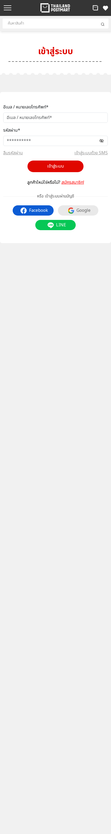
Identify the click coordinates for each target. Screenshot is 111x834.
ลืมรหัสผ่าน (13, 153)
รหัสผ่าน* (11, 130)
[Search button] (102, 24)
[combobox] (55, 23)
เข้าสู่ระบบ (55, 166)
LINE (61, 225)
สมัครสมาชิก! (72, 182)
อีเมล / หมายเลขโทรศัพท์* (25, 107)
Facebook (38, 210)
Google (84, 210)
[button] (95, 8)
